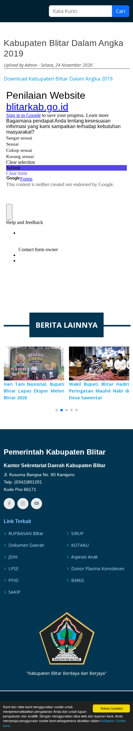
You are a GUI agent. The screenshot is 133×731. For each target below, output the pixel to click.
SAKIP (14, 592)
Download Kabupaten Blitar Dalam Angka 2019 (58, 78)
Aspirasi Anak (84, 557)
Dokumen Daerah (26, 545)
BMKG (77, 580)
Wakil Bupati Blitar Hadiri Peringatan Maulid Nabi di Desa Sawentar (99, 391)
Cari (120, 11)
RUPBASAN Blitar (25, 533)
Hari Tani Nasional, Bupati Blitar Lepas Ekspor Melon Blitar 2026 (34, 391)
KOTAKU (80, 545)
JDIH (12, 557)
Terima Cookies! (111, 708)
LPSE (13, 569)
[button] (56, 410)
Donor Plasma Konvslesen (97, 569)
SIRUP (77, 533)
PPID (13, 580)
